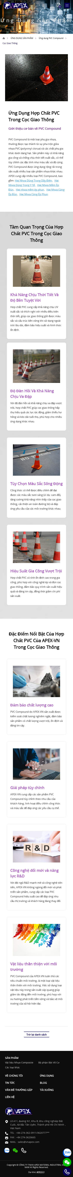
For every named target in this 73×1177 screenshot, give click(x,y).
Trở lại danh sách (36, 1034)
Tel (67, 1172)
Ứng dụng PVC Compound (51, 38)
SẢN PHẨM (12, 1057)
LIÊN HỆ (10, 1096)
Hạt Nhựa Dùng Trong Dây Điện (33, 180)
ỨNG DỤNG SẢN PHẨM (22, 38)
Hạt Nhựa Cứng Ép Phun (34, 194)
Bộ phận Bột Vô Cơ (48, 1062)
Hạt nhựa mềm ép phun (30, 189)
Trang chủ (4, 38)
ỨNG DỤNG (47, 1075)
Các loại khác (12, 1067)
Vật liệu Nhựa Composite (19, 1062)
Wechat (67, 1162)
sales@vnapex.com (28, 1141)
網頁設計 (41, 1172)
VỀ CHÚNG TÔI (14, 1075)
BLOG (43, 1082)
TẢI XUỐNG (47, 1089)
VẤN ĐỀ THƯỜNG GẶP (18, 1089)
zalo (67, 1153)
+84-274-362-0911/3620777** (32, 1132)
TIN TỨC (10, 1082)
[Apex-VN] (16, 5)
